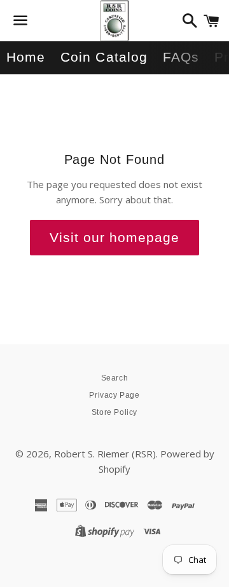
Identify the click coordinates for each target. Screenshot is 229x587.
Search (114, 378)
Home (25, 57)
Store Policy (114, 412)
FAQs (181, 57)
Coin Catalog (104, 57)
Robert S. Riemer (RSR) (105, 453)
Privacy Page (114, 395)
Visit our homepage (115, 237)
